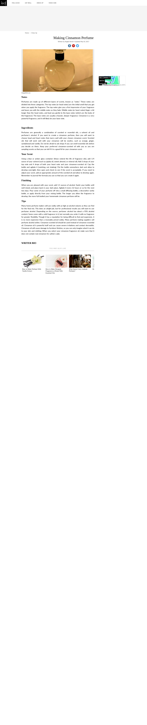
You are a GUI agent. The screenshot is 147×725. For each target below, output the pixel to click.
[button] (69, 45)
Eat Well (28, 3)
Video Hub (52, 3)
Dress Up (40, 3)
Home (27, 33)
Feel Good (16, 3)
